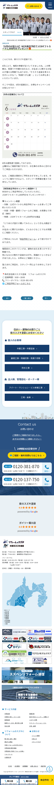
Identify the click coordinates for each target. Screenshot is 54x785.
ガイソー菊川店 (27, 522)
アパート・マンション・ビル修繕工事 (25, 387)
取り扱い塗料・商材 (10, 739)
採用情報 (25, 766)
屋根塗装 (7, 720)
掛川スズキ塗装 (27, 503)
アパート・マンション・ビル (37, 723)
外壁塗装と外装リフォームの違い (14, 751)
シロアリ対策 (33, 720)
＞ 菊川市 (6, 613)
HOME (35, 37)
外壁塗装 (7, 714)
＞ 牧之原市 (7, 620)
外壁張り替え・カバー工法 (12, 717)
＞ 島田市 (6, 617)
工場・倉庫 (26, 397)
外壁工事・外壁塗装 (26, 348)
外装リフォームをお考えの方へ (14, 745)
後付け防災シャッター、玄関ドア (39, 717)
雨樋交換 (31, 714)
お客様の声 (8, 757)
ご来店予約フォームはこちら (18, 283)
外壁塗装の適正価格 (10, 748)
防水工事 (26, 367)
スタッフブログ (44, 37)
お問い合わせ (34, 6)
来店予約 (43, 766)
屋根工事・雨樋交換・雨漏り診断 (25, 358)
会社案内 (17, 766)
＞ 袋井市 (6, 615)
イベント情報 (36, 736)
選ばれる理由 (8, 742)
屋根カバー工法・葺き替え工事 (14, 723)
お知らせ (34, 739)
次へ (46, 298)
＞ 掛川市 (6, 612)
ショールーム (8, 754)
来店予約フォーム (28, 239)
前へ (7, 298)
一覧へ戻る (27, 298)
